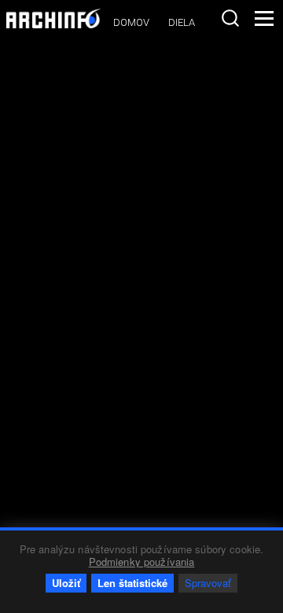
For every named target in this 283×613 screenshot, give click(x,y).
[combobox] (230, 18)
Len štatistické (132, 582)
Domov (131, 22)
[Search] (230, 18)
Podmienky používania (142, 561)
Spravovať (208, 582)
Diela (181, 22)
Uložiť (66, 582)
